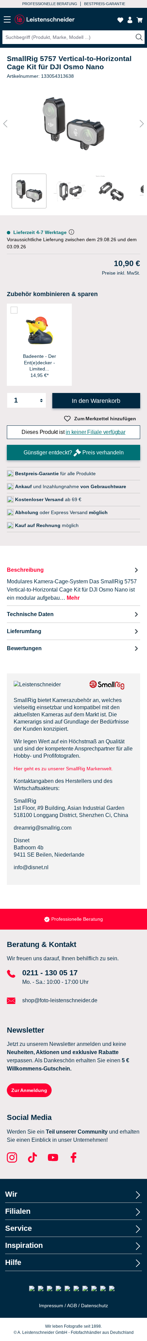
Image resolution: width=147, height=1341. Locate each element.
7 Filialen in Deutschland (45, 4)
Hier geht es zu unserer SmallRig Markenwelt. (63, 768)
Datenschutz (94, 1305)
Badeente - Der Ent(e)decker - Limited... (39, 362)
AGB (72, 1305)
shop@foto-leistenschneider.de (59, 1000)
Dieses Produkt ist (73, 432)
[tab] (73, 583)
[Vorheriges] (5, 124)
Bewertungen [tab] (24, 648)
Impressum (51, 1305)
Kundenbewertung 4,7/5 (103, 4)
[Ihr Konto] (129, 20)
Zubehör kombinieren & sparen (52, 294)
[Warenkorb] (139, 20)
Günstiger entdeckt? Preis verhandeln (74, 452)
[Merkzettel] (120, 20)
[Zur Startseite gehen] (44, 20)
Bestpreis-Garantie (77, 919)
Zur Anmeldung (29, 1090)
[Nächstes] (142, 124)
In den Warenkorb (96, 400)
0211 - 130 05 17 (50, 972)
